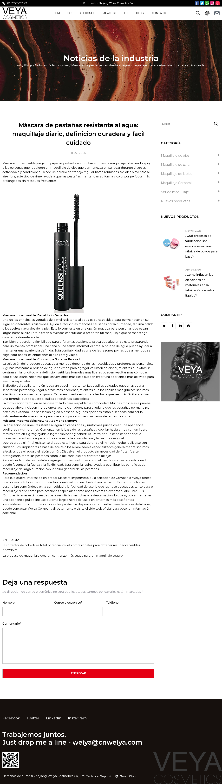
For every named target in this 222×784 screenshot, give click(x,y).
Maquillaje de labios (176, 174)
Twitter (32, 718)
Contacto (160, 13)
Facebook (11, 718)
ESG (127, 13)
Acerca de (87, 13)
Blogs (140, 13)
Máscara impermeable (19, 163)
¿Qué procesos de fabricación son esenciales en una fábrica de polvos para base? (201, 246)
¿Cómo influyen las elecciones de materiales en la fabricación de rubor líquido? (200, 285)
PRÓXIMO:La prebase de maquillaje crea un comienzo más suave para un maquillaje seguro (62, 553)
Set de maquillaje (175, 192)
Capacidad (110, 13)
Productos (64, 13)
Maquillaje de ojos (175, 155)
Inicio (18, 65)
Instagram (77, 718)
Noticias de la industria (52, 65)
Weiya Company (40, 508)
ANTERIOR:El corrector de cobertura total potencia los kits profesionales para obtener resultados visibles (71, 542)
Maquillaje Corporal (176, 183)
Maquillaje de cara (175, 165)
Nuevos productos (175, 201)
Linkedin (53, 718)
